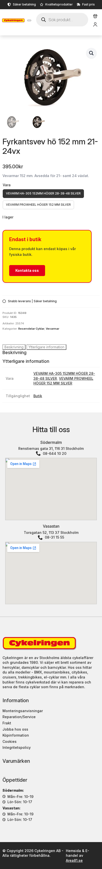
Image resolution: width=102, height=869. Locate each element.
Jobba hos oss (15, 729)
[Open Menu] (29, 20)
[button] (91, 53)
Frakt (6, 723)
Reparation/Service (19, 717)
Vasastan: (11, 808)
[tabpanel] (51, 352)
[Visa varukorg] (95, 16)
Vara (7, 185)
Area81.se (74, 860)
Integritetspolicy (16, 747)
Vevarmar (52, 328)
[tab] (14, 347)
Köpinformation (15, 735)
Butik (37, 396)
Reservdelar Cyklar (31, 328)
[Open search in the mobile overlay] (62, 19)
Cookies (9, 741)
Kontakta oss (27, 270)
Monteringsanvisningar (22, 711)
